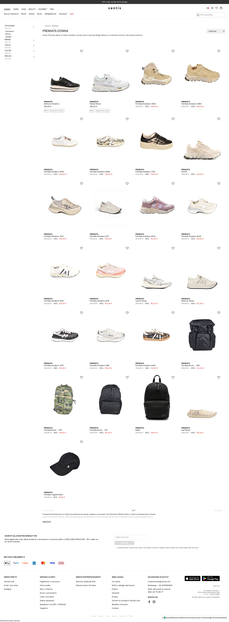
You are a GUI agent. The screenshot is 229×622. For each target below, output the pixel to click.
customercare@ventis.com (159, 581)
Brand (23, 14)
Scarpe (31, 14)
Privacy (115, 597)
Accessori (63, 14)
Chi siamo (116, 581)
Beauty (32, 9)
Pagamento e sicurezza (50, 581)
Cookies (115, 608)
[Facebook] (149, 601)
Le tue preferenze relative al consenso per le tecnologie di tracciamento (194, 617)
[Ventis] (114, 8)
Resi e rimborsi (46, 589)
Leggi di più (47, 521)
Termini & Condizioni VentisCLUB (126, 601)
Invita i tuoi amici (11, 585)
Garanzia (115, 593)
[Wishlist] (216, 8)
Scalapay (7, 589)
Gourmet (42, 9)
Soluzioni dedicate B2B (85, 581)
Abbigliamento (50, 14)
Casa (23, 9)
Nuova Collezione (11, 14)
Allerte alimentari (47, 601)
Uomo (16, 9)
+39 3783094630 (165, 585)
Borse (39, 14)
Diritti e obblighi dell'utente (123, 585)
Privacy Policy (138, 547)
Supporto (44, 608)
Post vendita (45, 585)
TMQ (52, 9)
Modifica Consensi (120, 604)
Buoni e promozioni (48, 593)
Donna (7, 9)
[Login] (212, 8)
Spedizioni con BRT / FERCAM (52, 604)
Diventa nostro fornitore (86, 585)
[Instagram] (154, 601)
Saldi (72, 14)
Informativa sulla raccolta (10, 621)
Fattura (115, 589)
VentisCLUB (9, 581)
